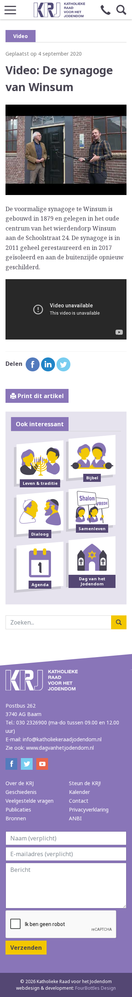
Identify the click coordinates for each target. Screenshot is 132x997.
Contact (78, 800)
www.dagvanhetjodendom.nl (60, 747)
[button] (10, 8)
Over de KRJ (20, 783)
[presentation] (61, 924)
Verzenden (26, 948)
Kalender (79, 791)
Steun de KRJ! (85, 783)
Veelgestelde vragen (30, 800)
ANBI (75, 818)
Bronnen (16, 818)
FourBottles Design (66, 988)
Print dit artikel (40, 396)
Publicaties (18, 809)
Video (20, 36)
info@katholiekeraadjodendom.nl (62, 739)
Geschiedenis (21, 791)
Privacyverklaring (89, 809)
